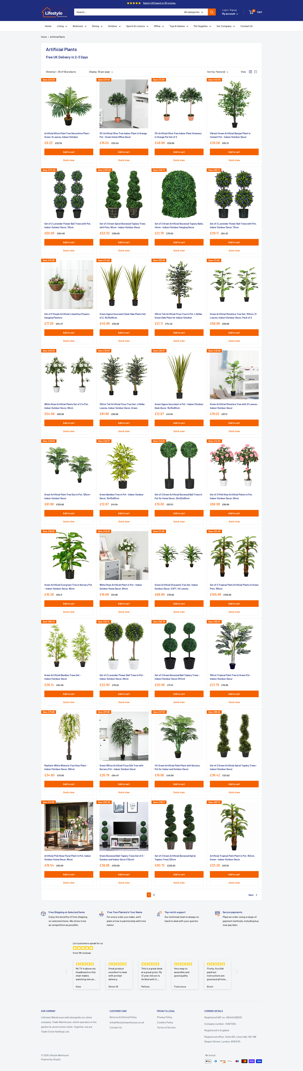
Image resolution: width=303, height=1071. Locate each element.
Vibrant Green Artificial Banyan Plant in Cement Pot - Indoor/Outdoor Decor (230, 135)
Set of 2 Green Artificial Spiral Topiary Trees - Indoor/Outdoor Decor (233, 767)
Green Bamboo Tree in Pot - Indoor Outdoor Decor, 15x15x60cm (122, 496)
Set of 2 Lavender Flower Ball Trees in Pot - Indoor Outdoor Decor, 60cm (122, 677)
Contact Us (247, 25)
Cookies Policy (165, 1022)
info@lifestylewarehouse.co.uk (127, 1022)
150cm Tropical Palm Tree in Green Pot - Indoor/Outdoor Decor (230, 677)
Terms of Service (166, 1027)
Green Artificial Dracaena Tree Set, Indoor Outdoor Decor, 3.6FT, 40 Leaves (176, 586)
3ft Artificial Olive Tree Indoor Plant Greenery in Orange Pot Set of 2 (178, 135)
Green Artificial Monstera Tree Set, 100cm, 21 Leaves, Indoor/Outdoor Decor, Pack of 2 (233, 316)
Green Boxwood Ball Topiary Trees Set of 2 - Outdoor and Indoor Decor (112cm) (122, 857)
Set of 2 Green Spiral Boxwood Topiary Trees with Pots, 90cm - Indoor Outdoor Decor (122, 225)
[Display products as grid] (250, 71)
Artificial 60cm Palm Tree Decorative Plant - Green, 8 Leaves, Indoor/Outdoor (67, 135)
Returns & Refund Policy (123, 1017)
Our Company (224, 25)
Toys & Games (177, 25)
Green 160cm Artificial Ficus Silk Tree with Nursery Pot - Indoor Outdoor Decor (121, 767)
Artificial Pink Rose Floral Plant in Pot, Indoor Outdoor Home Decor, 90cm (67, 857)
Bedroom (78, 25)
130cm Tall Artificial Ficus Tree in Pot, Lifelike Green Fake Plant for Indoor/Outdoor (178, 316)
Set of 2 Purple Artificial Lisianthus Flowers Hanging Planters (66, 316)
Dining (95, 25)
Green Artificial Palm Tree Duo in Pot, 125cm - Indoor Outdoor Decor (67, 496)
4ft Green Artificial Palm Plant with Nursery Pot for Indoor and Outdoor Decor (177, 767)
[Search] (212, 12)
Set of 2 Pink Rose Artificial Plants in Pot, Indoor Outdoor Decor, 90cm (231, 496)
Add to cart (69, 151)
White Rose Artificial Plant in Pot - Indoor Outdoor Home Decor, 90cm (121, 586)
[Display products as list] (255, 71)
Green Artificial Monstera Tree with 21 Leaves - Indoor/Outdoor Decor (234, 406)
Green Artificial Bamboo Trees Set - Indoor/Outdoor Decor (62, 677)
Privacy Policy (164, 1017)
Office (157, 25)
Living (60, 25)
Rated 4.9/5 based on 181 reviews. (159, 3)
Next (251, 895)
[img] (153, 948)
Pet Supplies (201, 25)
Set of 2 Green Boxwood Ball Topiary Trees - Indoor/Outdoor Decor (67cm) (177, 677)
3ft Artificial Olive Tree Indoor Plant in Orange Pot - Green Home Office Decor (123, 135)
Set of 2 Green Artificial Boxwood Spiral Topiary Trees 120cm (175, 857)
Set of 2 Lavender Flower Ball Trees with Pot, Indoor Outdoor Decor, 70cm (233, 225)
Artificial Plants (57, 37)
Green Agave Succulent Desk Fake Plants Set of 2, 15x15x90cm (123, 316)
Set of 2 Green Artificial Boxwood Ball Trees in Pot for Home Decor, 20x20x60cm (178, 496)
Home (48, 25)
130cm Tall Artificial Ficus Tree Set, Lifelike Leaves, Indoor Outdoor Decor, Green (122, 406)
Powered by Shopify (51, 1059)
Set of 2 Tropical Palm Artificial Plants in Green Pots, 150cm (234, 586)
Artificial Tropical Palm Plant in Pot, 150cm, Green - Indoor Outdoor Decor (232, 857)
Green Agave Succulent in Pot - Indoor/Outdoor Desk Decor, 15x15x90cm (179, 406)
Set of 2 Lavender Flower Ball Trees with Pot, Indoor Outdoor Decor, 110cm (67, 225)
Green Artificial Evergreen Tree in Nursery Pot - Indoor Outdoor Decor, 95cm (68, 586)
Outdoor (112, 25)
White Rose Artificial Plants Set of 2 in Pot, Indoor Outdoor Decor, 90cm (66, 406)
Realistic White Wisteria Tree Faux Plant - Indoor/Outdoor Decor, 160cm (65, 767)
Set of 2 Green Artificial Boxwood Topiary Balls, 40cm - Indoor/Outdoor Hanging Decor (179, 225)
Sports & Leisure (135, 25)
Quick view (68, 160)
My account (229, 13)
